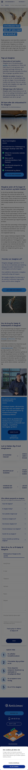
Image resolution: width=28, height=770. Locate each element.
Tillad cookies (14, 766)
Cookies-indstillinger (14, 762)
